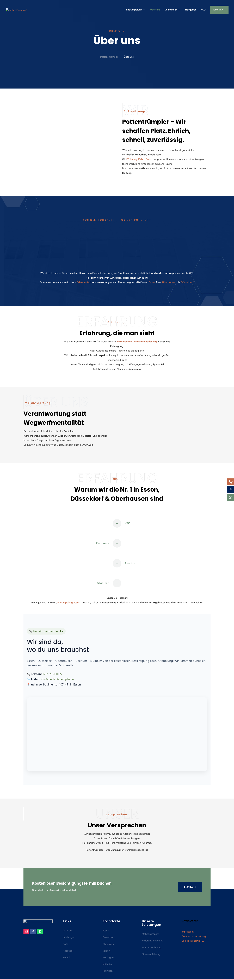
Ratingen (107, 970)
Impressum (187, 931)
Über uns (155, 9)
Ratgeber (190, 9)
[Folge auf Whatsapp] (40, 931)
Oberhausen (169, 282)
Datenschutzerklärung (193, 936)
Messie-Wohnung (151, 947)
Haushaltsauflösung (145, 341)
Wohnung (131, 159)
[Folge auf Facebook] (33, 931)
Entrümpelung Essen (68, 602)
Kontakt (190, 887)
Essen (152, 282)
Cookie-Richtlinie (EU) (193, 940)
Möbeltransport (150, 933)
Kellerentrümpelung (152, 940)
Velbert (106, 950)
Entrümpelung (134, 9)
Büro (148, 159)
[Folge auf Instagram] (26, 931)
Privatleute (83, 282)
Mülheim (107, 964)
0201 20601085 (52, 674)
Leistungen (171, 9)
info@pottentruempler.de (57, 679)
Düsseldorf (187, 282)
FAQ (203, 9)
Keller (141, 159)
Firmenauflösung (151, 954)
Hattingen (108, 957)
